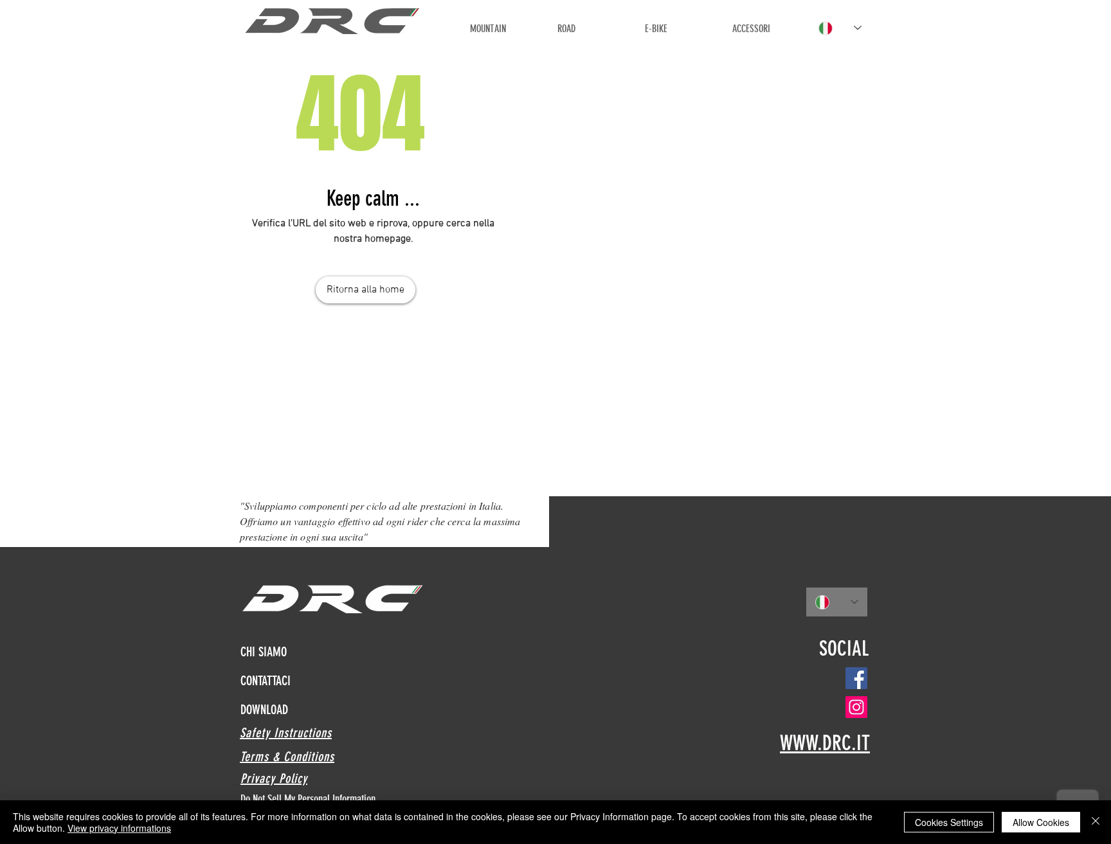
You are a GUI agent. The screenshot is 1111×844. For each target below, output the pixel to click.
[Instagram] (856, 707)
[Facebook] (856, 678)
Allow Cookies (1041, 822)
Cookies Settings (949, 822)
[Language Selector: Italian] (840, 27)
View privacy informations (119, 828)
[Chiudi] (1095, 822)
